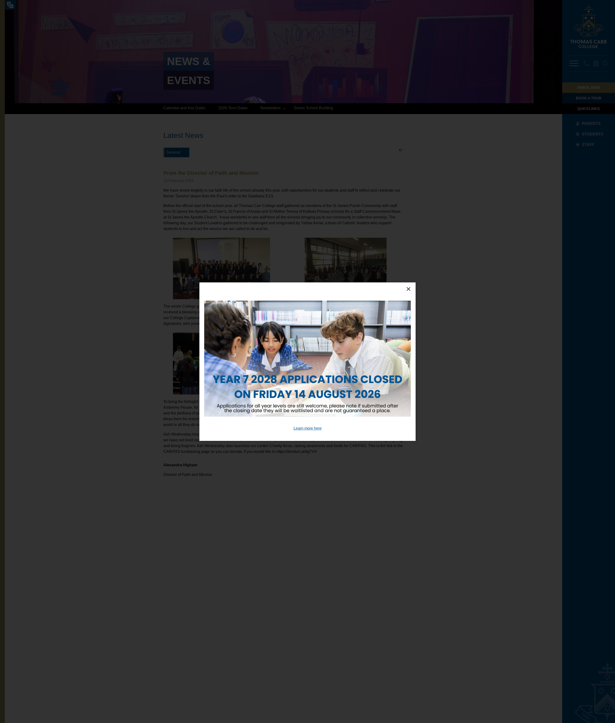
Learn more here (308, 428)
